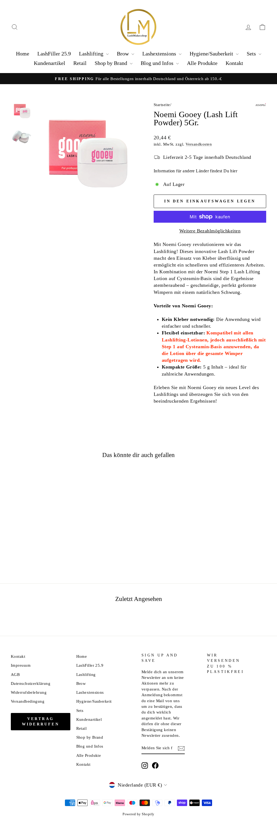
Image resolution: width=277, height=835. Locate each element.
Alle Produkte (202, 63)
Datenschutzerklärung (30, 683)
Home (22, 54)
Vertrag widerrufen (40, 721)
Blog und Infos (158, 63)
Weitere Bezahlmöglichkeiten (209, 231)
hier (233, 171)
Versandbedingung (27, 701)
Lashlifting (92, 54)
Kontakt (234, 63)
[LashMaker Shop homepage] (138, 27)
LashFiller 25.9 (54, 54)
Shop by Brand (111, 63)
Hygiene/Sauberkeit (212, 54)
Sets (252, 54)
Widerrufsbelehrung (29, 692)
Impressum (21, 665)
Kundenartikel (49, 63)
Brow (123, 54)
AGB (15, 674)
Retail (80, 63)
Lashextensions (159, 54)
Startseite (162, 104)
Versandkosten (199, 144)
